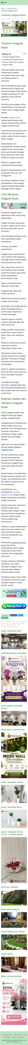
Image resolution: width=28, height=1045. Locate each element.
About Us (14, 1037)
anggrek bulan (14, 117)
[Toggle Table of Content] (23, 54)
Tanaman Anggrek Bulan (11, 57)
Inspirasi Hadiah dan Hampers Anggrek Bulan (13, 63)
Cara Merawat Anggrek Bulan (13, 59)
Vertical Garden (17, 1034)
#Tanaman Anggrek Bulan (9, 626)
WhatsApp (5, 617)
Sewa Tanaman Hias (7, 1034)
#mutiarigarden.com (13, 625)
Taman (24, 1034)
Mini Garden (7, 1037)
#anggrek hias (10, 621)
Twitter (21, 615)
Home (3, 8)
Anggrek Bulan (12, 8)
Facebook (14, 615)
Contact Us (21, 1037)
